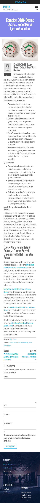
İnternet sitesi (8, 423)
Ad (5, 405)
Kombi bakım (17, 342)
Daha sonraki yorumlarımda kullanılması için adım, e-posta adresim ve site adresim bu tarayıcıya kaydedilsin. (20, 438)
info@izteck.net (7, 468)
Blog (11, 339)
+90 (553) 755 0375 (20, 2)
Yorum (6, 376)
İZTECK (6, 7)
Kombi (14, 339)
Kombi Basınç (24, 342)
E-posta (6, 414)
